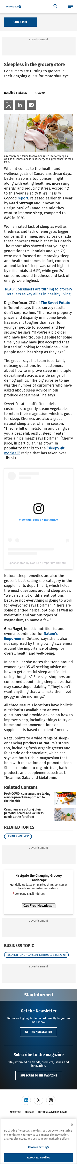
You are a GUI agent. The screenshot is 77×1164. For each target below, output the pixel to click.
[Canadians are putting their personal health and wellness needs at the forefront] (65, 814)
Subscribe (21, 22)
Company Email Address (29, 894)
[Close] (72, 1124)
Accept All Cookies (38, 1157)
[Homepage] (13, 7)
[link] (8, 105)
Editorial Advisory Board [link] (52, 1112)
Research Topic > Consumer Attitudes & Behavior (36, 954)
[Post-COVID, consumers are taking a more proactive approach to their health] (65, 798)
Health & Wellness (18, 836)
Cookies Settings (38, 1147)
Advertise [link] (15, 1112)
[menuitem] (8, 105)
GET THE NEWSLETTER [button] (38, 1032)
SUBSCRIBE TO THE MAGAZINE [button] (38, 1075)
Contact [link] (29, 1112)
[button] (70, 6)
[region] (38, 1141)
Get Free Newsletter (38, 905)
